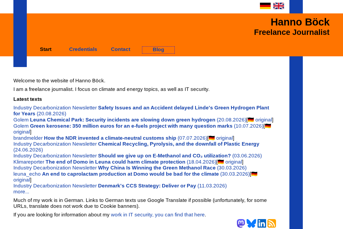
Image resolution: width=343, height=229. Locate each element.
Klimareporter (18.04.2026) (114, 162)
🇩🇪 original (260, 120)
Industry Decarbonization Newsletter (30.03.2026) (130, 168)
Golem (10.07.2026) (138, 126)
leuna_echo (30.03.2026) (131, 174)
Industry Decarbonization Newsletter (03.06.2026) (137, 155)
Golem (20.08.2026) (129, 120)
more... (21, 191)
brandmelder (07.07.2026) (110, 138)
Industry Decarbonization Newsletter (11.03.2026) (120, 186)
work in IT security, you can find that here (158, 214)
